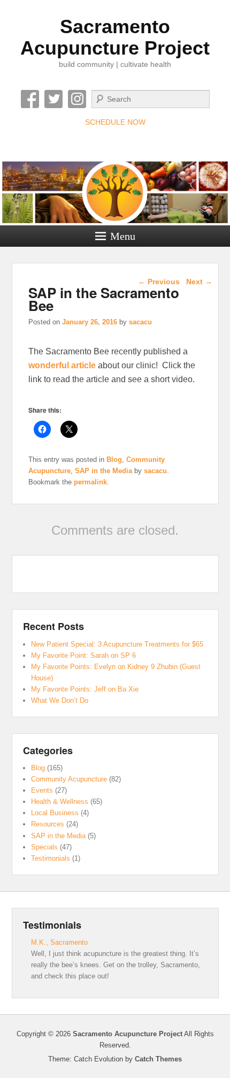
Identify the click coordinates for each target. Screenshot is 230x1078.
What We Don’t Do (59, 700)
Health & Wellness (59, 802)
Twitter (53, 99)
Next (199, 281)
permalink (90, 482)
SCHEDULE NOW (115, 122)
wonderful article (62, 365)
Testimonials (50, 858)
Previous (159, 281)
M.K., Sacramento (59, 942)
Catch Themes (158, 1059)
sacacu (140, 322)
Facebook (30, 99)
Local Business (55, 813)
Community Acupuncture (69, 779)
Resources (47, 824)
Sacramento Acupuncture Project (115, 37)
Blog (114, 460)
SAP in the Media (103, 471)
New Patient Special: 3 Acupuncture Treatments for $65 (117, 644)
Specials (44, 847)
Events (42, 790)
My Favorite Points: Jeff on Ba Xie (85, 689)
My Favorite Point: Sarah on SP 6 (83, 655)
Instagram (77, 99)
